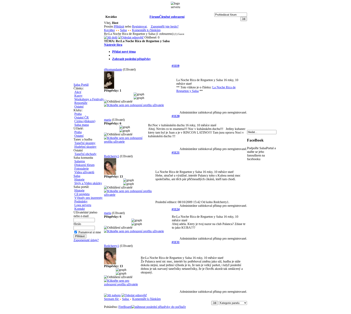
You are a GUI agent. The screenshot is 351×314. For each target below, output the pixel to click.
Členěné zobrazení (171, 16)
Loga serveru (82, 205)
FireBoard (124, 307)
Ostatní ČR (81, 117)
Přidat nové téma (124, 51)
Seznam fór (111, 299)
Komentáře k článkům (146, 30)
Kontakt (79, 208)
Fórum (154, 16)
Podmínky (81, 201)
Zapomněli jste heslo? (165, 26)
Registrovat (139, 26)
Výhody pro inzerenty (88, 197)
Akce (77, 92)
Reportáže (80, 103)
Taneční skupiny (84, 143)
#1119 (175, 66)
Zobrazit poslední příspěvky (131, 59)
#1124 (176, 209)
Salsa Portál (81, 84)
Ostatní (78, 106)
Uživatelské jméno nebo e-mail (85, 214)
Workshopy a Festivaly (89, 99)
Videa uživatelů (84, 172)
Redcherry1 (111, 156)
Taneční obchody (85, 154)
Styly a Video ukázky (88, 183)
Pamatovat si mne (89, 232)
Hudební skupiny (85, 146)
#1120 (176, 116)
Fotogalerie (81, 168)
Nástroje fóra (113, 44)
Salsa (77, 176)
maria (107, 119)
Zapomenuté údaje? (86, 240)
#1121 (176, 152)
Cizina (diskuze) (84, 121)
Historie (79, 179)
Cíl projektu (82, 194)
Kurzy (78, 95)
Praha (78, 114)
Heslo (77, 224)
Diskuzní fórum (84, 165)
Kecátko (109, 30)
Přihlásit (119, 26)
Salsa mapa (81, 124)
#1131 (176, 242)
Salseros (79, 161)
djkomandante (113, 69)
